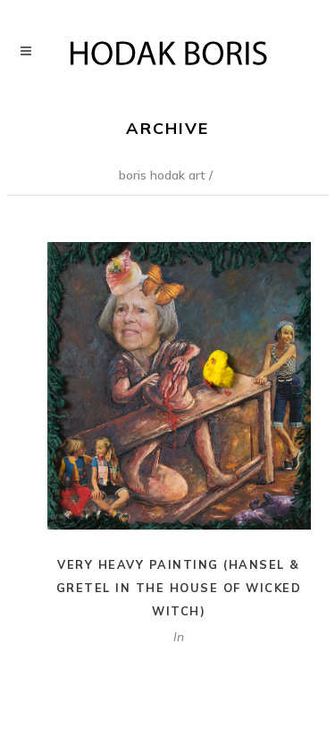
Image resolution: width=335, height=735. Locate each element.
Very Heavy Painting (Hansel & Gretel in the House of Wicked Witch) (179, 587)
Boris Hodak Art (162, 175)
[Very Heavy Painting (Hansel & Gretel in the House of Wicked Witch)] (179, 386)
